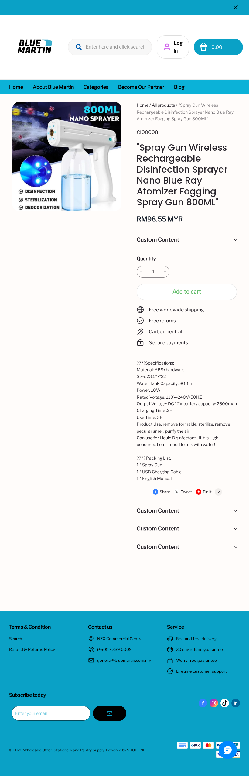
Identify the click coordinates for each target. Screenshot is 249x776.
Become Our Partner (141, 87)
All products (163, 105)
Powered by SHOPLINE (125, 750)
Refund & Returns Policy (32, 649)
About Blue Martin (53, 87)
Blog (179, 87)
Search (15, 638)
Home (16, 87)
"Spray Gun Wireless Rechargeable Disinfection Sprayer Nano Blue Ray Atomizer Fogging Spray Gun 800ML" (185, 111)
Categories (96, 87)
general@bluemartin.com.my (124, 660)
